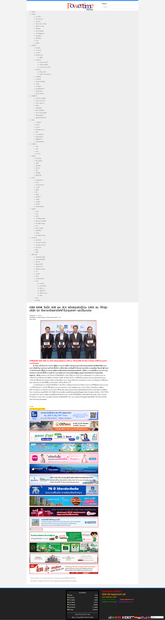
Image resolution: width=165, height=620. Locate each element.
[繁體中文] (119, 617)
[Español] (136, 617)
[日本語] (126, 617)
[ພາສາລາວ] (149, 617)
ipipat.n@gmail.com (127, 599)
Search (104, 3)
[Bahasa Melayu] (145, 617)
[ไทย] (142, 617)
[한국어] (129, 617)
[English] (110, 617)
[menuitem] (34, 12)
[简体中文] (116, 617)
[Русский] (132, 617)
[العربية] (113, 617)
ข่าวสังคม (39, 315)
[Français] (123, 617)
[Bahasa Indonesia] (139, 617)
